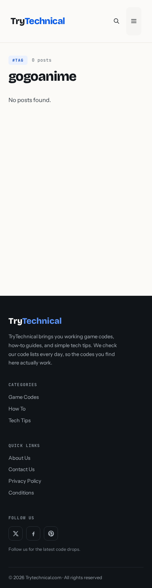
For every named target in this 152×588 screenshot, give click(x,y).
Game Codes (23, 397)
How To (16, 409)
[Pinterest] (51, 533)
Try (38, 21)
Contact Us (21, 469)
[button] (116, 21)
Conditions (21, 493)
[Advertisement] (76, 193)
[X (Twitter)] (15, 533)
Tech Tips (19, 420)
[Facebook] (33, 533)
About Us (19, 458)
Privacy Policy (24, 481)
